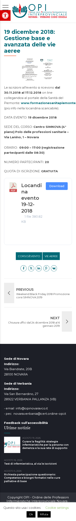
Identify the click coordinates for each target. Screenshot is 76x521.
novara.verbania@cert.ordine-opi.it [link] (39, 414)
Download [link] (56, 186)
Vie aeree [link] (51, 256)
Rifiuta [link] (44, 514)
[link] (5, 15)
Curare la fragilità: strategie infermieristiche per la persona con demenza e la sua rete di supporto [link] (45, 445)
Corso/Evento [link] (29, 256)
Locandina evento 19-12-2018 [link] (31, 198)
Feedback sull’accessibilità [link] (26, 423)
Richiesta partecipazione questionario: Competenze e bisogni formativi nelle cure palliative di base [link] (32, 478)
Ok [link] (31, 514)
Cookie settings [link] (57, 508)
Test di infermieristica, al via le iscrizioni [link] (30, 463)
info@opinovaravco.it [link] (32, 408)
